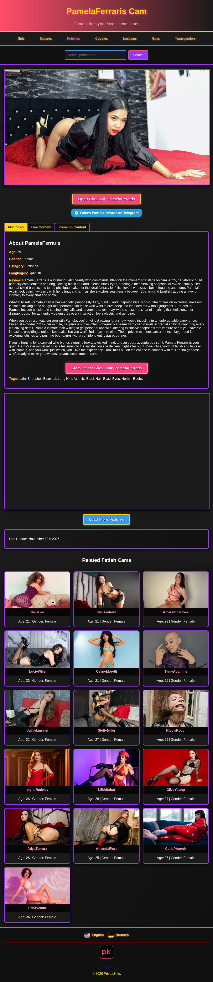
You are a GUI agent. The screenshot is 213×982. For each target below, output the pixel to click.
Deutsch (122, 935)
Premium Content (72, 227)
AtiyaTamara (37, 848)
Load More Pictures (106, 519)
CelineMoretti (106, 671)
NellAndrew (106, 612)
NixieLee (37, 612)
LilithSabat (106, 789)
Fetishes (73, 38)
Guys (156, 38)
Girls (21, 38)
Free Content (41, 227)
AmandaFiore (106, 848)
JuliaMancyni (37, 730)
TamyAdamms (176, 671)
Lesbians (130, 38)
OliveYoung (176, 789)
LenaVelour (37, 908)
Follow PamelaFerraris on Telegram (109, 212)
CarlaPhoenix (176, 848)
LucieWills (37, 671)
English (98, 935)
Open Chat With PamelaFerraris (106, 199)
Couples (101, 38)
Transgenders (185, 38)
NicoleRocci (175, 730)
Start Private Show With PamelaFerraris (106, 368)
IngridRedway (37, 789)
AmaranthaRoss (176, 612)
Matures (46, 38)
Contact (106, 966)
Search (138, 55)
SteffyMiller (106, 730)
